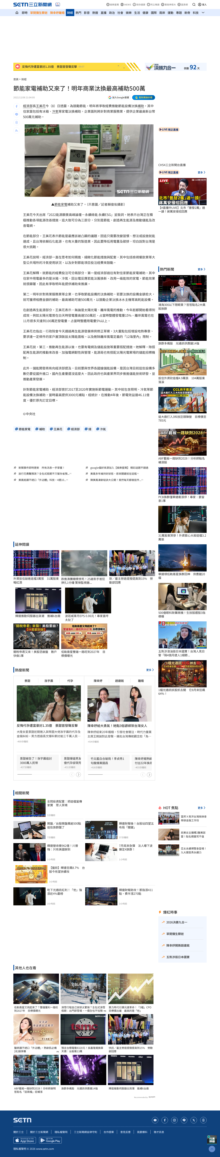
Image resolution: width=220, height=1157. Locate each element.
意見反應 (125, 1132)
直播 (103, 12)
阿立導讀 (154, 4)
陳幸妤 (98, 680)
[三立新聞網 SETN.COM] (16, 12)
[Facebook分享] (17, 106)
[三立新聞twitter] (194, 1120)
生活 (137, 12)
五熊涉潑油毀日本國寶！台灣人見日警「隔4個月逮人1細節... (181, 653)
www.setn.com (45, 1149)
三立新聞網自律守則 (85, 1132)
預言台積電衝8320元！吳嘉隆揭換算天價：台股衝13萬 (82, 1049)
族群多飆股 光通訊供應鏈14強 (79, 1088)
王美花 (41, 105)
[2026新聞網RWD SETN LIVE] (58, 4)
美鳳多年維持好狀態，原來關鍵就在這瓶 (113, 473)
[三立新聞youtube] (155, 1120)
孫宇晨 (48, 680)
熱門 (78, 12)
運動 (170, 12)
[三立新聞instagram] (174, 1120)
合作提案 (109, 1132)
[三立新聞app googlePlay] (50, 1140)
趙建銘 (119, 680)
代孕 (70, 680)
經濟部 (28, 105)
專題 (179, 12)
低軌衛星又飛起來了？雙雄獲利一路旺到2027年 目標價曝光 (36, 1009)
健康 (145, 12)
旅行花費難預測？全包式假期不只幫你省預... (44, 473)
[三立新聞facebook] (165, 1120)
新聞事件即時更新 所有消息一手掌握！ (42, 467)
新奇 (187, 12)
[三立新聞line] (184, 1120)
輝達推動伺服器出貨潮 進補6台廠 (129, 1088)
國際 (154, 12)
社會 (120, 12)
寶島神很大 (170, 4)
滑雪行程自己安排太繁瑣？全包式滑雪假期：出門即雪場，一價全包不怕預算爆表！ (83, 1009)
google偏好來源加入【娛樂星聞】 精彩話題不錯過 (119, 467)
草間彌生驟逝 (39, 12)
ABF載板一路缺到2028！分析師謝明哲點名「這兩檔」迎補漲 (35, 1090)
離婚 (141, 680)
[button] (194, 4)
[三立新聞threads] (203, 1120)
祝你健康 (140, 4)
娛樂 (129, 12)
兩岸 (162, 12)
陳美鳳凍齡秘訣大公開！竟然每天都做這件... (115, 480)
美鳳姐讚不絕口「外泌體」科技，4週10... (42, 480)
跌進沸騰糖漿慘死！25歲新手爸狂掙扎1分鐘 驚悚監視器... (83, 581)
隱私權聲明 (61, 1132)
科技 (196, 12)
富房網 (184, 4)
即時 (25, 12)
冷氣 (55, 111)
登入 (204, 4)
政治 (112, 12)
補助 (141, 105)
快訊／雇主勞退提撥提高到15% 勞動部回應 (131, 1049)
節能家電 (60, 204)
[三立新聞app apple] (24, 1140)
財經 (70, 12)
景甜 (27, 680)
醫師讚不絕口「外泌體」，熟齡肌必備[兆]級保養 (35, 1049)
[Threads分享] (17, 122)
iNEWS (127, 4)
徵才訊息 (159, 1132)
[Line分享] (17, 114)
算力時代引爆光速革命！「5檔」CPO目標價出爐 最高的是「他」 (130, 1009)
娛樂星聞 (114, 4)
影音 (87, 12)
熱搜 (95, 12)
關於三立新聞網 (39, 1132)
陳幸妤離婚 (57, 12)
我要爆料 (142, 1132)
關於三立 (18, 1132)
